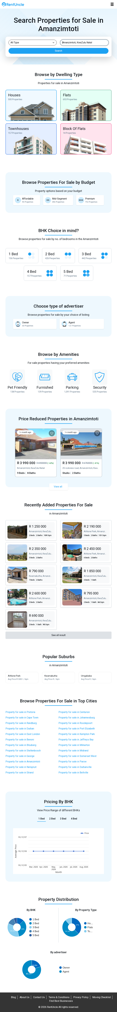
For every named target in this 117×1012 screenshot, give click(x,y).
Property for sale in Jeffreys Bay (76, 739)
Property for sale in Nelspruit (20, 767)
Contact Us (39, 997)
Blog (13, 997)
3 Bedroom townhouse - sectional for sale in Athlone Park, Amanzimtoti (96, 530)
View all (58, 486)
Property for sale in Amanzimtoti (22, 761)
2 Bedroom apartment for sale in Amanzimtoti (96, 597)
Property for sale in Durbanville (75, 767)
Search (58, 50)
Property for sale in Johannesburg (76, 717)
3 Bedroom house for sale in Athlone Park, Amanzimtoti (41, 597)
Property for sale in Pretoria (20, 712)
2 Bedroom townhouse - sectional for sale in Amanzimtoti (41, 530)
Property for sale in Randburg (21, 723)
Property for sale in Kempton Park (76, 734)
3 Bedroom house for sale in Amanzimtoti (41, 552)
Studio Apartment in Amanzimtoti (81, 453)
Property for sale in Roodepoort (75, 723)
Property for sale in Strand (19, 772)
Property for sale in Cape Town (21, 717)
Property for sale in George (19, 756)
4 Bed (74, 818)
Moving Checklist (101, 997)
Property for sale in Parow (72, 761)
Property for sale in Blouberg (20, 745)
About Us (24, 997)
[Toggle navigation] (112, 4)
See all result (58, 635)
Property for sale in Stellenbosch (23, 750)
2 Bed (52, 818)
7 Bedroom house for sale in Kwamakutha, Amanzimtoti (41, 575)
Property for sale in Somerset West (77, 756)
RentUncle (13, 4)
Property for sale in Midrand (73, 750)
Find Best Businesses (61, 1000)
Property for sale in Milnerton (74, 745)
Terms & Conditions (59, 997)
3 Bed (63, 818)
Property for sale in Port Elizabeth (76, 728)
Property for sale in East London (22, 734)
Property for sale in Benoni (19, 739)
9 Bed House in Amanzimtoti (35, 453)
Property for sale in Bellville (73, 772)
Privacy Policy (81, 997)
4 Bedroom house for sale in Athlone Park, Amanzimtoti (96, 552)
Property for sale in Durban (19, 728)
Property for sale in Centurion (74, 712)
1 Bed (41, 818)
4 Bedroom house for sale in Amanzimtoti (96, 575)
